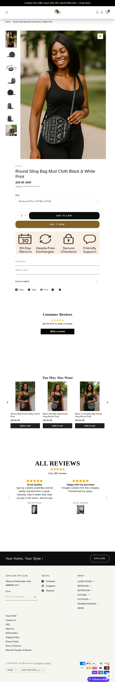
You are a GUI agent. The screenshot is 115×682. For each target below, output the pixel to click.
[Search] (97, 12)
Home (8, 22)
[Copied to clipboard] (60, 290)
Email (8, 591)
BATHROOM (84, 590)
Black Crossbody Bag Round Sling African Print (56, 415)
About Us (10, 629)
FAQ (8, 624)
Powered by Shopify (42, 663)
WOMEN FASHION (87, 604)
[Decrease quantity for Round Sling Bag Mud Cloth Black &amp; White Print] (18, 215)
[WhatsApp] (53, 290)
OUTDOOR (83, 599)
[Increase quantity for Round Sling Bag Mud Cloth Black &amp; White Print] (25, 215)
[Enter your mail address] (34, 596)
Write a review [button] (57, 331)
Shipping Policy (13, 637)
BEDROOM (83, 586)
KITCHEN (82, 595)
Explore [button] (99, 558)
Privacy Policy (12, 641)
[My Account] (102, 12)
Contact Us (11, 620)
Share (21, 290)
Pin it (46, 290)
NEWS (81, 608)
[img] (58, 469)
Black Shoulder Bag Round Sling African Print (23, 415)
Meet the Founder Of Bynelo (18, 650)
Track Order (11, 616)
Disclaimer (22, 282)
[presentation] (8, 402)
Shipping (18, 186)
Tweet (34, 290)
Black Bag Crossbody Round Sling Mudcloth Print (88, 415)
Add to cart (25, 426)
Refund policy (12, 633)
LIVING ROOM (85, 581)
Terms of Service (13, 646)
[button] (57, 261)
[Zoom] (100, 36)
